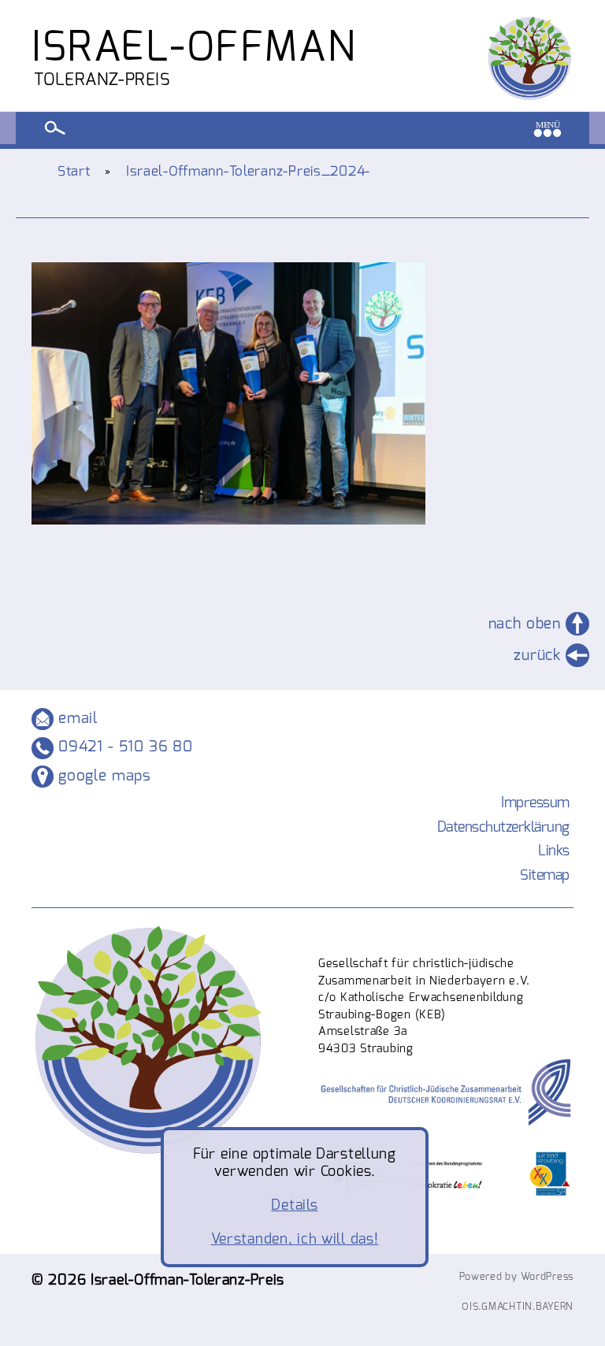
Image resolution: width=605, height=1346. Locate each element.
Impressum (535, 802)
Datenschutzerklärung (503, 827)
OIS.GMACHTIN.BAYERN (517, 1306)
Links (554, 850)
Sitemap (545, 875)
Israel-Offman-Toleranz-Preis (187, 1279)
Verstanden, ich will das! (295, 1238)
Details (294, 1205)
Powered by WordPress (516, 1276)
